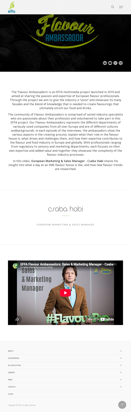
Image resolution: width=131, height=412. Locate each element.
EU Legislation (14, 365)
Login (10, 394)
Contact (12, 387)
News (10, 380)
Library (11, 372)
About (11, 351)
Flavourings (13, 358)
